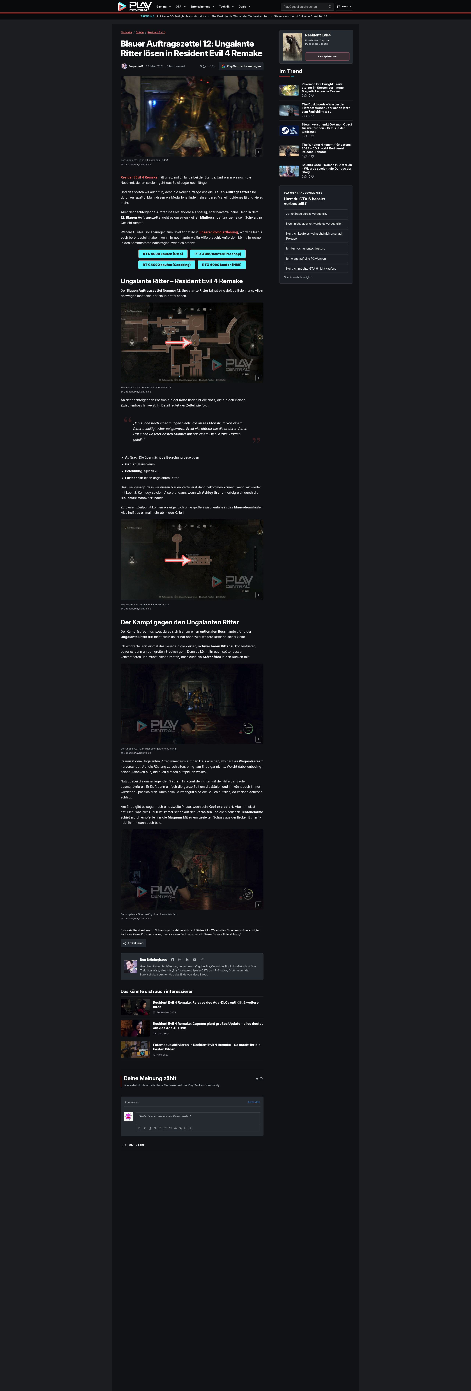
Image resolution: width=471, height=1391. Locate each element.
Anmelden (254, 1102)
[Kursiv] (144, 1128)
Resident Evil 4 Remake (139, 177)
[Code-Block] (175, 1128)
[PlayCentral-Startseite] (135, 6)
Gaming (161, 6)
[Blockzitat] (170, 1128)
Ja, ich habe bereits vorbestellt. (306, 213)
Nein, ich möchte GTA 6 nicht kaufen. (311, 268)
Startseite (126, 32)
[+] (191, 1128)
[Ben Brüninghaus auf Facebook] (172, 959)
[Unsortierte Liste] (165, 1128)
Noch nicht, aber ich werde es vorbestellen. (314, 223)
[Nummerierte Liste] (160, 1128)
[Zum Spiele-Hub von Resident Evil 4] (292, 47)
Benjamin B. (136, 66)
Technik (224, 6)
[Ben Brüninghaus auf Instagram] (180, 959)
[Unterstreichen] (149, 1128)
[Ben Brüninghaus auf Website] (202, 959)
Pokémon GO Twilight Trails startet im (181, 16)
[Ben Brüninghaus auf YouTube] (194, 959)
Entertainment (200, 6)
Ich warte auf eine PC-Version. (306, 258)
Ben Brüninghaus (153, 959)
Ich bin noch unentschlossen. (305, 248)
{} (185, 1128)
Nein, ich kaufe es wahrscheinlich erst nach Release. (314, 236)
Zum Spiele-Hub (327, 56)
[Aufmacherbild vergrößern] (192, 116)
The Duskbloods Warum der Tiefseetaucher (240, 16)
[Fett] (139, 1128)
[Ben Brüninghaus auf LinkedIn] (187, 959)
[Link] (180, 1128)
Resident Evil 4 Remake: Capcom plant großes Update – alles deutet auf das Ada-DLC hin (208, 1026)
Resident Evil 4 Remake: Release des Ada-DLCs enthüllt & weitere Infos (206, 1005)
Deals (242, 6)
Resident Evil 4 (156, 32)
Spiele (140, 32)
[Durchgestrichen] (154, 1128)
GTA (178, 6)
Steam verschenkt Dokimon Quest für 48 (300, 16)
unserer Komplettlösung (218, 232)
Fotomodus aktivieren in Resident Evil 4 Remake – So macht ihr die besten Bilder (207, 1047)
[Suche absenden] (330, 7)
